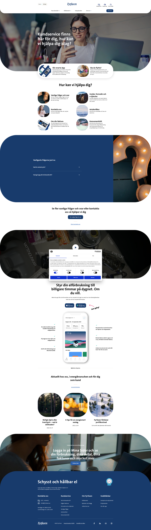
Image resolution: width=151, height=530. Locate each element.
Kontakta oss (43, 496)
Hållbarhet (67, 10)
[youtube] (105, 523)
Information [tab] (75, 255)
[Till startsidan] (72, 4)
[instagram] (111, 523)
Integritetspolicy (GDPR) (69, 523)
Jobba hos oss (85, 506)
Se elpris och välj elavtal (107, 500)
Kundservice (66, 496)
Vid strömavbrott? (66, 500)
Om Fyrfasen (87, 496)
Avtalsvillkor (64, 512)
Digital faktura (65, 503)
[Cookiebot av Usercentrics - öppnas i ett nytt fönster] (95, 251)
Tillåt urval (75, 277)
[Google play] (80, 305)
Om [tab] (93, 255)
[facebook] (94, 523)
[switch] (69, 273)
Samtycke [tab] (58, 255)
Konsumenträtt (65, 515)
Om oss (88, 10)
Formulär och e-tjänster (67, 506)
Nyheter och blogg (87, 503)
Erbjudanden (78, 10)
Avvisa (58, 277)
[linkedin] (100, 523)
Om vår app (104, 506)
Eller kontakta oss (75, 224)
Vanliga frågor (64, 509)
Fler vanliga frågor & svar (75, 217)
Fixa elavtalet (55, 10)
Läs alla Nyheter (75, 387)
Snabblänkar (105, 496)
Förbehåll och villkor (80, 523)
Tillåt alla (92, 277)
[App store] (70, 305)
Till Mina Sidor (75, 463)
